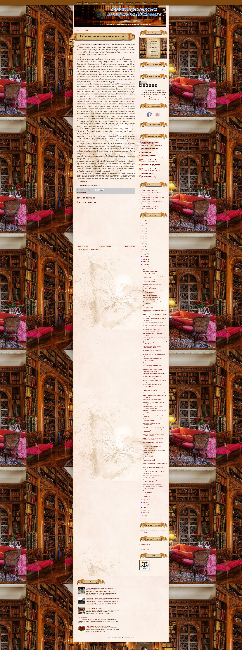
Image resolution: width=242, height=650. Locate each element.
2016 (143, 246)
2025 (143, 223)
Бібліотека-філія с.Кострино (149, 148)
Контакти (86, 2)
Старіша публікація (129, 246)
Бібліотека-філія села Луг (149, 169)
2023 (143, 228)
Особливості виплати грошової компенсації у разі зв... (152, 419)
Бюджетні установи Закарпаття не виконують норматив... (152, 280)
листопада (146, 256)
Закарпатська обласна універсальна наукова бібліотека (153, 531)
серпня (145, 264)
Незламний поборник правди (149, 161)
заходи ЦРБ (95, 2)
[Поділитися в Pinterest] (103, 190)
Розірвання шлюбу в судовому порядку (154, 427)
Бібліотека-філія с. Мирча (148, 204)
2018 (143, 241)
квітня (145, 505)
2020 (143, 236)
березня (145, 507)
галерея (104, 2)
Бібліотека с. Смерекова (148, 155)
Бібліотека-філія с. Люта (148, 199)
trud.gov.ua (144, 547)
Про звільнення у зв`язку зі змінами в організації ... (154, 302)
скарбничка (120, 2)
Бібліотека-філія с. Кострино (149, 195)
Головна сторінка (106, 246)
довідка (153, 2)
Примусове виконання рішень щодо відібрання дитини (153, 439)
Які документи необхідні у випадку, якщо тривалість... (155, 415)
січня (144, 513)
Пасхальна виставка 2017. (148, 166)
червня (145, 500)
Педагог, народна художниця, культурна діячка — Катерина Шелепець (100, 589)
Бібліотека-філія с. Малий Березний (151, 202)
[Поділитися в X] (99, 190)
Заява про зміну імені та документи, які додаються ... (154, 468)
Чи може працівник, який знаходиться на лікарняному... (154, 326)
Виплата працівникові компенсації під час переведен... (154, 451)
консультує (137, 2)
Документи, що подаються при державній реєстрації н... (155, 342)
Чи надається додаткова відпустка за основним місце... (153, 487)
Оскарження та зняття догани (151, 363)
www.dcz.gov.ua (145, 544)
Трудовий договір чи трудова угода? (153, 323)
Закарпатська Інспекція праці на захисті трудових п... (154, 319)
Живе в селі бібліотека (148, 176)
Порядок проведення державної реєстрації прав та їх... (155, 396)
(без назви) (84, 618)
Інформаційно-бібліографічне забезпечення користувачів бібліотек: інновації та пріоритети (102, 599)
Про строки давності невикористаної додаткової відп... (153, 306)
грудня (145, 254)
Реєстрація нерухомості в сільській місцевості (152, 430)
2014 (143, 252)
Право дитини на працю (150, 295)
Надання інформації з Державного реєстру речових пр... (152, 443)
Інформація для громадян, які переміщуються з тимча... (151, 330)
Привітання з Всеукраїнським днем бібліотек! (99, 626)
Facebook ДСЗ (145, 549)
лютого (145, 510)
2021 (143, 233)
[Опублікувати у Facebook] (101, 190)
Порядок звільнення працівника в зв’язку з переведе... (155, 315)
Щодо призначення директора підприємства (151, 424)
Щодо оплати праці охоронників (152, 399)
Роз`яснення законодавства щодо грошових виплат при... (152, 407)
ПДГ (144, 269)
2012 (143, 518)
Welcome (78, 2)
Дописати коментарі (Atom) (94, 249)
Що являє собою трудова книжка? (152, 284)
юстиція (83, 192)
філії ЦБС (129, 2)
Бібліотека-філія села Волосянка (151, 164)
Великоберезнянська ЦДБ (148, 208)
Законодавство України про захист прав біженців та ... (154, 472)
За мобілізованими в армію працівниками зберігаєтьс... (155, 495)
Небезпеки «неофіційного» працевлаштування (150, 272)
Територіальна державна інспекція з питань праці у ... (153, 366)
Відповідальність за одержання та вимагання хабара (152, 476)
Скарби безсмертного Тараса (94, 608)
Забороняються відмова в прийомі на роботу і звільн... (153, 403)
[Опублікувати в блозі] (97, 190)
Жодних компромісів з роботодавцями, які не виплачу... (154, 276)
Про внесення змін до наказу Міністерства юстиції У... (151, 459)
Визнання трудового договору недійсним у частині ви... (154, 355)
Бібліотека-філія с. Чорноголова (150, 206)
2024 (143, 226)
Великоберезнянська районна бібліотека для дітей (150, 143)
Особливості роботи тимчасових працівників (152, 351)
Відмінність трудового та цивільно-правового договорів (153, 287)
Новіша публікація (82, 246)
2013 (143, 516)
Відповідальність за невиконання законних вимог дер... (152, 370)
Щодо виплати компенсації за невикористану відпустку (151, 298)
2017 (143, 244)
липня (145, 267)
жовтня (145, 259)
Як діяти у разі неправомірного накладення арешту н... (152, 377)
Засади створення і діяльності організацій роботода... (155, 338)
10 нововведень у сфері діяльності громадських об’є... (152, 480)
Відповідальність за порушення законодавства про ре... (152, 346)
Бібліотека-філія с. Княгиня (149, 190)
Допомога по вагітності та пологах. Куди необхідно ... (154, 411)
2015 (143, 249)
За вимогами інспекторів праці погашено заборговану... (154, 311)
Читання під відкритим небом (149, 178)
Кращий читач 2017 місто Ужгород (150, 170)
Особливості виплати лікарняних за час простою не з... (154, 491)
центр (111, 2)
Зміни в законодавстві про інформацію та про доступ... (155, 464)
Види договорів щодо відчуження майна (154, 393)
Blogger (132, 638)
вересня (145, 261)
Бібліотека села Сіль (147, 152)
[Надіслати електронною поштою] (96, 190)
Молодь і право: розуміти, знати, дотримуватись (152, 385)
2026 (143, 221)
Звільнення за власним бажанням (152, 484)
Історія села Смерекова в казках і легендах (152, 157)
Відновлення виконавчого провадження (154, 373)
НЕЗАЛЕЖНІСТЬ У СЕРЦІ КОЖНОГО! (151, 145)
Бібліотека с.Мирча (147, 173)
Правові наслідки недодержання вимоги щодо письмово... (154, 381)
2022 (143, 231)
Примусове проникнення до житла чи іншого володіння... (153, 434)
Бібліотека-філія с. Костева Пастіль (151, 193)
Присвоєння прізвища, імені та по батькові (152, 334)
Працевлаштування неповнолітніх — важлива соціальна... (153, 291)
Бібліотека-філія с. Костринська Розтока (152, 197)
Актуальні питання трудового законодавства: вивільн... (151, 389)
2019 (143, 239)
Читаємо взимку (145, 149)
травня (145, 502)
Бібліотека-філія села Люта (149, 160)
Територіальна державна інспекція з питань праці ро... (153, 359)
